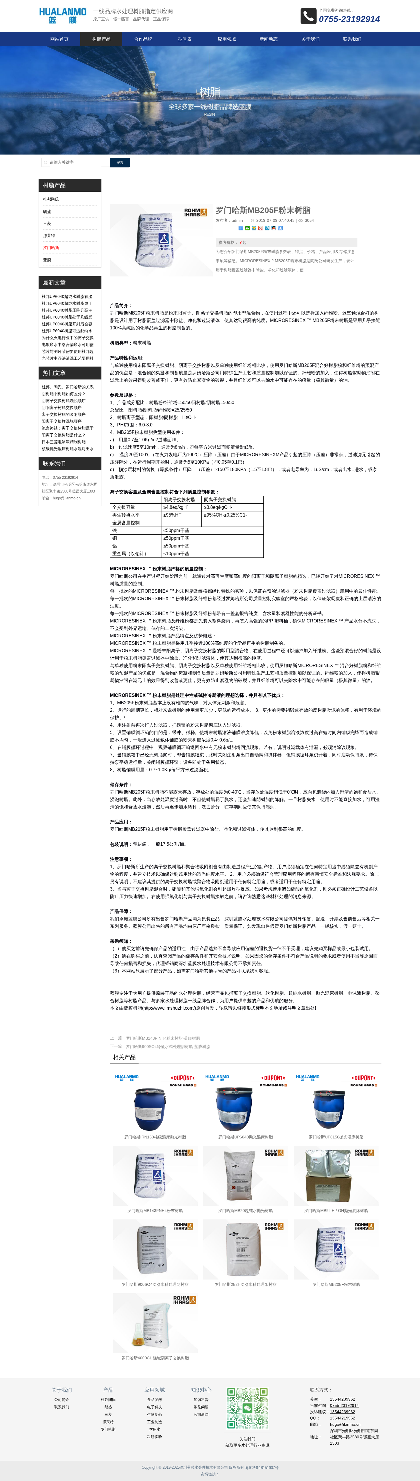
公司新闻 (201, 1414)
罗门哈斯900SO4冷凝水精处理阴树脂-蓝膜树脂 (168, 1046)
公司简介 (61, 1399)
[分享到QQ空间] (254, 228)
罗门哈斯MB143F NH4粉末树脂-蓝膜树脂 (163, 1038)
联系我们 (352, 39)
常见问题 (201, 1407)
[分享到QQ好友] (273, 228)
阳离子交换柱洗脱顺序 (62, 421)
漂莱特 (49, 235)
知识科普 (201, 1399)
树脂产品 (101, 39)
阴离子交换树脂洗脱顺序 (64, 400)
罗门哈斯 (51, 248)
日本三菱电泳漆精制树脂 (64, 442)
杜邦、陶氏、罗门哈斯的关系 (68, 387)
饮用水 (154, 1429)
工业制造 (154, 1422)
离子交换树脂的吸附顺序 (64, 414)
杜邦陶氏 (51, 199)
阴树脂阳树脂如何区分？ (64, 393)
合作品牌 (143, 39)
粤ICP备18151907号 (262, 1468)
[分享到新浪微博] (260, 228)
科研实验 (154, 1437)
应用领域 (227, 39)
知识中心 (201, 1390)
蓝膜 (47, 260)
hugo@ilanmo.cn (345, 1424)
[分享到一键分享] (280, 228)
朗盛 (47, 211)
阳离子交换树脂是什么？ (64, 435)
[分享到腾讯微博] (267, 228)
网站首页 (59, 39)
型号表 (185, 39)
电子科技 (154, 1407)
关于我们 (310, 39)
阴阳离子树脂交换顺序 (62, 407)
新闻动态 (268, 39)
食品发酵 (154, 1399)
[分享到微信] (247, 228)
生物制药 (154, 1414)
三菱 (47, 223)
